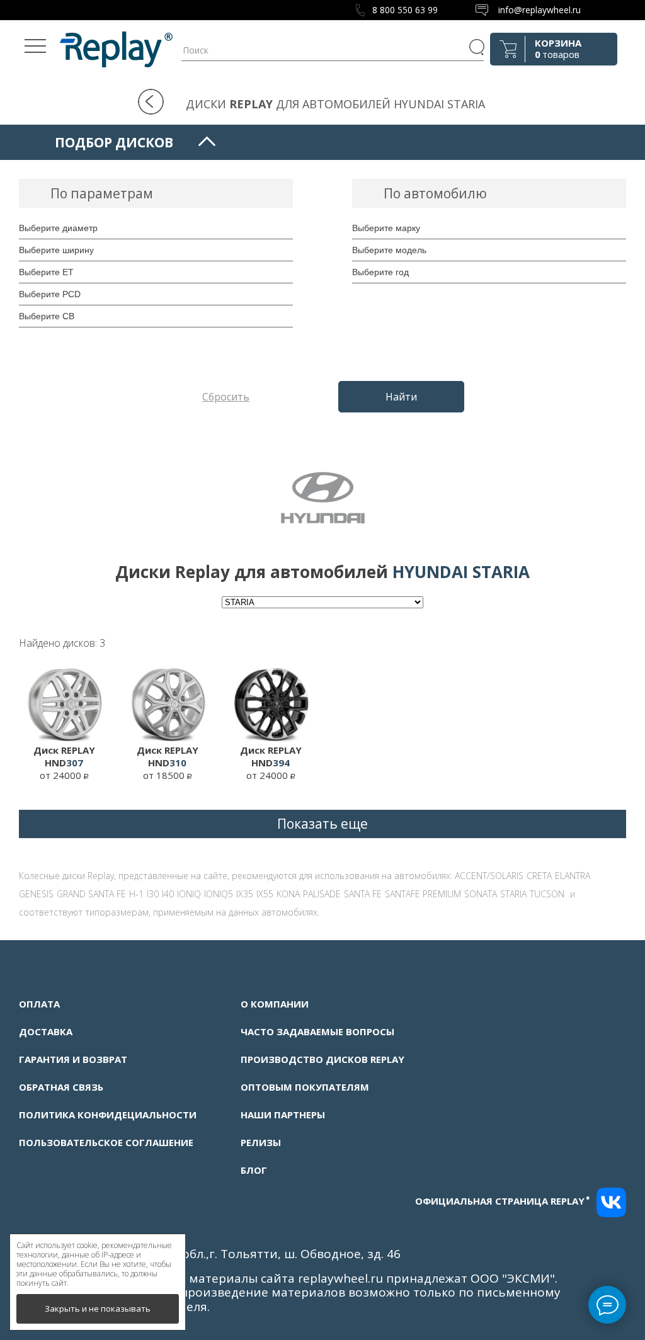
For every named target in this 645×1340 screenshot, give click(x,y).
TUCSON (547, 894)
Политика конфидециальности (108, 1114)
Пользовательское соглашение (106, 1142)
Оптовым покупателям (305, 1087)
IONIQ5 (218, 894)
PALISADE (322, 894)
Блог (254, 1170)
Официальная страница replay (502, 1201)
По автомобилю (435, 193)
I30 (153, 894)
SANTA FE (363, 894)
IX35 (244, 894)
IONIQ (189, 894)
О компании (275, 1003)
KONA (288, 894)
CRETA (539, 876)
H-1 (136, 894)
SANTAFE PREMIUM (423, 894)
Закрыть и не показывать (98, 1308)
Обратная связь (61, 1087)
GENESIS (36, 894)
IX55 (264, 894)
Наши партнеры (283, 1114)
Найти (401, 397)
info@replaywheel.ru (539, 10)
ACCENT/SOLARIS (489, 876)
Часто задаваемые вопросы (317, 1031)
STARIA (513, 894)
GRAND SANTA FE (91, 894)
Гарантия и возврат (73, 1059)
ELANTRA (572, 876)
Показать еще (322, 823)
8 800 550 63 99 (405, 10)
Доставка (45, 1031)
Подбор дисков (114, 142)
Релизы (261, 1142)
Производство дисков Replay (322, 1059)
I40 (168, 894)
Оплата (39, 1003)
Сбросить (225, 397)
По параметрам (101, 193)
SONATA (480, 894)
